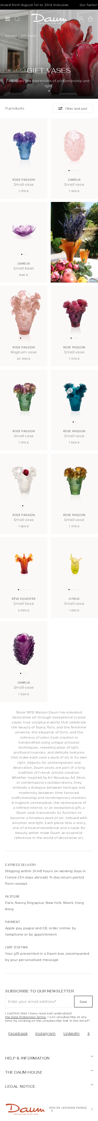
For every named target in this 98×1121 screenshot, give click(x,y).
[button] (90, 19)
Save (83, 1001)
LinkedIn (72, 1033)
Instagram (45, 1033)
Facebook (18, 1033)
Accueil (11, 35)
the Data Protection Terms (25, 1017)
